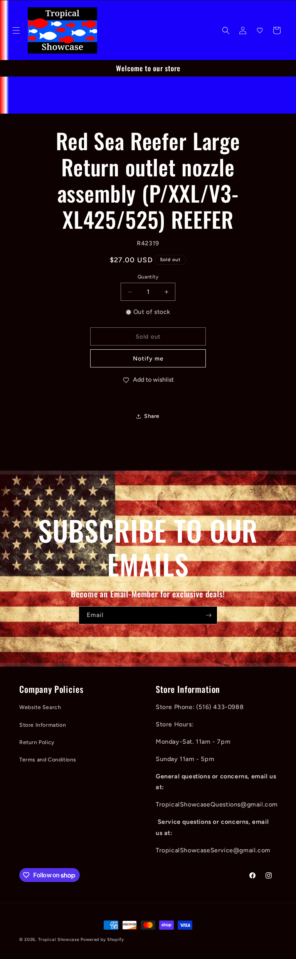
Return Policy (37, 742)
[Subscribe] (208, 615)
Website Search (40, 707)
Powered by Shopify (102, 939)
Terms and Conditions (47, 759)
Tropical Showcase (58, 939)
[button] (16, 30)
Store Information (42, 725)
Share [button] (152, 416)
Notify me (148, 358)
